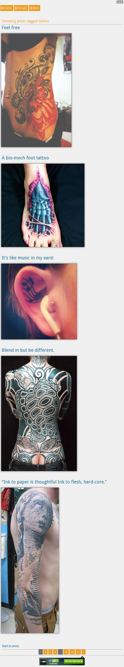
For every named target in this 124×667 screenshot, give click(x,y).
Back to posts (10, 645)
